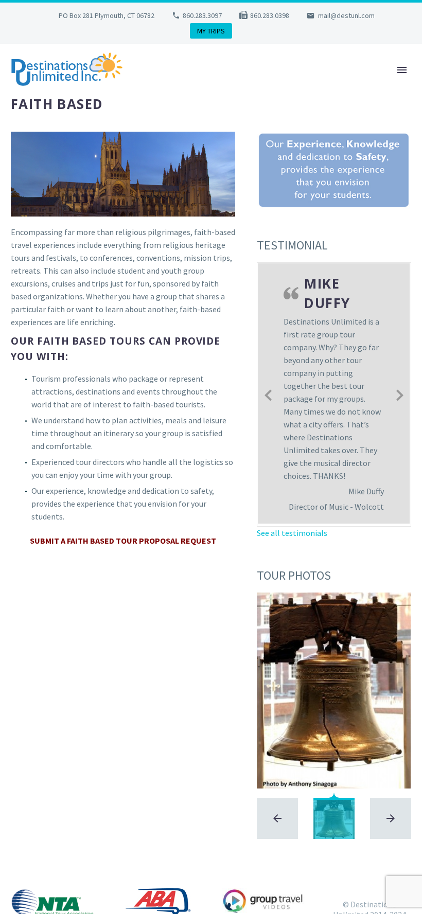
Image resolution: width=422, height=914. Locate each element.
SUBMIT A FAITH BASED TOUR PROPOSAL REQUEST (123, 540)
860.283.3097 (202, 15)
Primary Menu (402, 70)
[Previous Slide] (268, 393)
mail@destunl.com (346, 15)
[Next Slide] (400, 393)
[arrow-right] (390, 818)
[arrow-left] (277, 818)
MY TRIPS (211, 30)
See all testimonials (292, 533)
